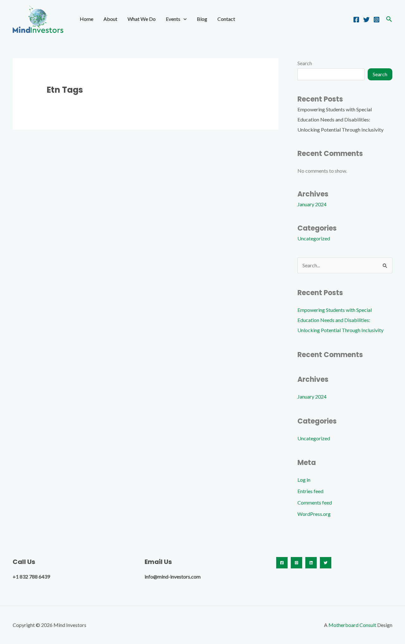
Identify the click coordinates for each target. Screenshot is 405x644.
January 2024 (312, 204)
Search (304, 63)
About (110, 19)
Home (86, 19)
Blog (202, 19)
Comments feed (314, 502)
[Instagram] (376, 19)
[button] (183, 19)
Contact (226, 19)
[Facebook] (356, 19)
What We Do (142, 19)
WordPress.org (314, 514)
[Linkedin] (311, 562)
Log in (303, 480)
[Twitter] (366, 19)
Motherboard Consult (352, 625)
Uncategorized (313, 238)
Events (173, 19)
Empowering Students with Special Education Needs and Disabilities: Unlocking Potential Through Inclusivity (340, 119)
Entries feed (310, 491)
